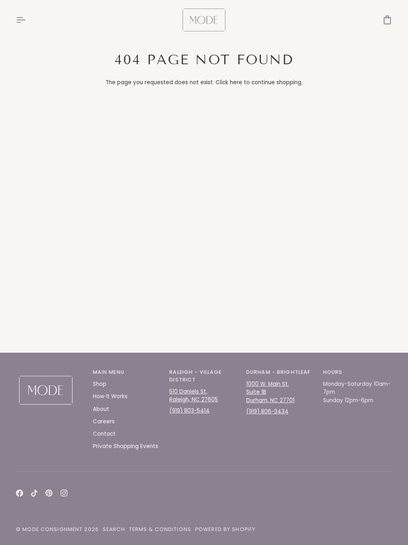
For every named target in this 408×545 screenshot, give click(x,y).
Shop (99, 384)
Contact (104, 434)
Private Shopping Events (125, 446)
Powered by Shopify (225, 529)
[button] (50, 371)
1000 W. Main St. (267, 384)
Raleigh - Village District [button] (195, 376)
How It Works (110, 396)
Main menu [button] (108, 372)
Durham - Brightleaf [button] (278, 372)
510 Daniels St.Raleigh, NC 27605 (193, 395)
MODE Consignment (52, 529)
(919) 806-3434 (267, 411)
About (101, 409)
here (236, 82)
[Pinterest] (49, 493)
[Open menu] (28, 20)
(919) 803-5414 (189, 411)
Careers (104, 421)
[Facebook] (19, 493)
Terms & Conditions (160, 529)
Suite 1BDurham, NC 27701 (270, 396)
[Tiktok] (34, 493)
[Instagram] (64, 493)
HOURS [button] (333, 372)
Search (114, 529)
